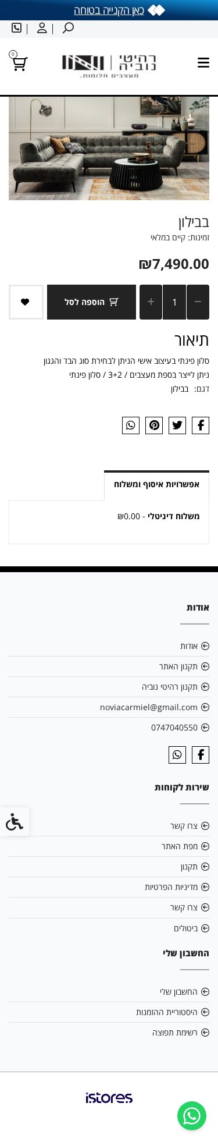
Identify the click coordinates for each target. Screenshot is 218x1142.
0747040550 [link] (174, 727)
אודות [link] (189, 645)
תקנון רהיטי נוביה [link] (170, 686)
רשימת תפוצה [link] (175, 1032)
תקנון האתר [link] (178, 666)
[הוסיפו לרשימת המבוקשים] (26, 302)
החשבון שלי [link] (179, 991)
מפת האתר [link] (180, 846)
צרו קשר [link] (184, 825)
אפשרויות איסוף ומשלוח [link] (156, 484)
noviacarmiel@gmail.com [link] (149, 706)
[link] (191, 1115)
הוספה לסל (85, 301)
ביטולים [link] (186, 928)
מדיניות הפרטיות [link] (171, 886)
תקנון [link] (189, 866)
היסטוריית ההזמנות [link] (167, 1011)
